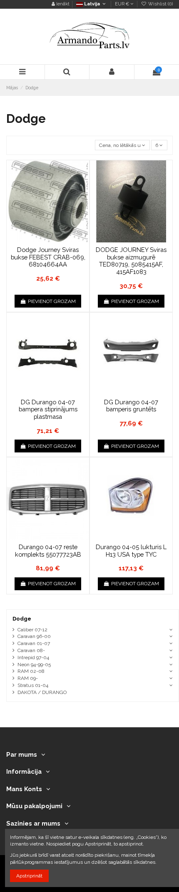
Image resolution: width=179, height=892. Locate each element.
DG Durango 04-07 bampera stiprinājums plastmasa (48, 409)
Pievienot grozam (52, 301)
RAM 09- (27, 678)
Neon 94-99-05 (34, 664)
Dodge (21, 619)
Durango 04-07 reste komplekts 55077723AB (48, 550)
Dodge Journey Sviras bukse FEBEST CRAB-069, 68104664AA (48, 257)
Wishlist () (160, 4)
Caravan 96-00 (34, 636)
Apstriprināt (29, 876)
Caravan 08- (31, 650)
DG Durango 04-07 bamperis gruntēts (131, 405)
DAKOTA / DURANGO (42, 692)
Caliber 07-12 (32, 630)
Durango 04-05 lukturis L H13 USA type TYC (131, 550)
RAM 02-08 (31, 671)
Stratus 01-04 (32, 685)
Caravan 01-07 (33, 643)
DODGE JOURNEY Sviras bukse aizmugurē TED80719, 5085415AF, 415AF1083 (131, 260)
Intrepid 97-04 (33, 657)
